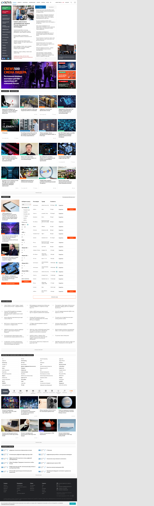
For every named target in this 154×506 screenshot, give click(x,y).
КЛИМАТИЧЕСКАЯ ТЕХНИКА (58, 393)
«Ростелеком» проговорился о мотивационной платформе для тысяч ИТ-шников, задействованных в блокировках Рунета (45, 33)
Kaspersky (4, 372)
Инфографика (5, 55)
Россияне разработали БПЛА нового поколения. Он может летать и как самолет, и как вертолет (45, 22)
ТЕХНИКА (43, 2)
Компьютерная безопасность (46, 375)
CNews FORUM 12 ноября (5, 8)
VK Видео (44, 488)
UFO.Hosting (24, 360)
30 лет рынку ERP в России (5, 22)
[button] (71, 2)
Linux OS (61, 372)
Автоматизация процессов (46, 366)
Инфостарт (23, 370)
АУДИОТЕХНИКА (64, 392)
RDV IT (3, 381)
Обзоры (5, 490)
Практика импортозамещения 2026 (55, 467)
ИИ (40, 370)
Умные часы (39, 392)
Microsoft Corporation (6, 373)
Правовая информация (63, 489)
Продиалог (61, 383)
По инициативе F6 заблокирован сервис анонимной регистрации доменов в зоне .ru (14, 336)
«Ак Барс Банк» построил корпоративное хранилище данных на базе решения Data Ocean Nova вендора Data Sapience (13, 343)
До (22, 229)
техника (5, 391)
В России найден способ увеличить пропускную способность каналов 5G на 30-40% (23, 36)
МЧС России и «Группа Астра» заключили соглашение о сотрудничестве (13, 324)
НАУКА (47, 2)
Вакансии (32, 488)
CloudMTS (25, 212)
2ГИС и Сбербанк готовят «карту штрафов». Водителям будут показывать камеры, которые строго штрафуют (23, 47)
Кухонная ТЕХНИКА (52, 392)
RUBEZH (4, 383)
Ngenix (3, 375)
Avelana (61, 362)
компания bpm (24, 372)
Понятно (72, 503)
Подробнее (61, 205)
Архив (5, 491)
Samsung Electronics (6, 385)
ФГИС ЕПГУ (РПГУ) (63, 385)
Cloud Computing (43, 358)
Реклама (32, 486)
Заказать (71, 209)
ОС (40, 379)
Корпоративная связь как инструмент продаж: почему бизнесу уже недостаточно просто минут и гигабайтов (45, 44)
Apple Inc (4, 360)
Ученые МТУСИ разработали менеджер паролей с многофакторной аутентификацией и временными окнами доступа (13, 313)
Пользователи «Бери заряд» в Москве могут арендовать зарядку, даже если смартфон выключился (64, 306)
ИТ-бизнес (4, 50)
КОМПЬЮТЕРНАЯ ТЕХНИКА (20, 393)
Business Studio (62, 364)
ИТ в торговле (5, 42)
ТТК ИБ (22, 385)
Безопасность (5, 34)
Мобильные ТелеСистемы (27, 375)
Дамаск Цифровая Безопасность (28, 366)
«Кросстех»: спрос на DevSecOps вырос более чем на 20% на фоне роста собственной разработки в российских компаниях (39, 331)
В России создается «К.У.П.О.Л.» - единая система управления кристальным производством (44, 49)
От (22, 227)
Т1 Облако (25, 216)
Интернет (4, 47)
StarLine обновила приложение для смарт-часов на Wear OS (13, 318)
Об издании (32, 485)
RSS (59, 484)
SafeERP (61, 381)
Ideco (3, 368)
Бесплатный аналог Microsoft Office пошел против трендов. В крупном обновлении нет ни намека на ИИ (45, 11)
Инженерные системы (45, 373)
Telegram (44, 491)
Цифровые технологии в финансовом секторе (20, 450)
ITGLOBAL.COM (26, 214)
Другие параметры (25, 278)
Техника (18, 490)
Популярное (51, 7)
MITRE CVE (61, 375)
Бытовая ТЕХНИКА (45, 392)
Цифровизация (5, 29)
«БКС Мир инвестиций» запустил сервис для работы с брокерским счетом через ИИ (65, 342)
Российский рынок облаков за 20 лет (6, 19)
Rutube (43, 490)
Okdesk (60, 377)
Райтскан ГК (24, 377)
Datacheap (4, 362)
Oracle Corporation (6, 379)
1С (2, 358)
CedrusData (61, 366)
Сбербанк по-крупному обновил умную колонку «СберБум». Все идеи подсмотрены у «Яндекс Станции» (23, 42)
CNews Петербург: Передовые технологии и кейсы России (21, 463)
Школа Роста (5, 15)
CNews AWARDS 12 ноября (5, 12)
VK (42, 486)
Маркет (18, 488)
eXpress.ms (61, 368)
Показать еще (38, 192)
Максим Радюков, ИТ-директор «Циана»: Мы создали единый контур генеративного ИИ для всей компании (45, 39)
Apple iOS (61, 358)
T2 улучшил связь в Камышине (62, 335)
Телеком (4, 45)
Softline (25, 220)
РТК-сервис (23, 379)
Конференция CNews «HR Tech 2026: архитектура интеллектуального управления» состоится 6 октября (23, 57)
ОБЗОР (59, 45)
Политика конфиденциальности (65, 486)
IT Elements (49, 450)
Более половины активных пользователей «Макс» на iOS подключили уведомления (64, 330)
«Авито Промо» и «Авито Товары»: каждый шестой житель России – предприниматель (13, 306)
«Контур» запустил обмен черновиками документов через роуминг (64, 324)
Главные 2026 (5, 26)
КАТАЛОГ (67, 2)
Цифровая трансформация (46, 385)
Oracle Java (61, 379)
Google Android (62, 370)
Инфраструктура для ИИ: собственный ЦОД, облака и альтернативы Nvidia (22, 467)
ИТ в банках (4, 39)
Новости (5, 485)
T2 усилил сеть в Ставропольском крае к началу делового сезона (64, 318)
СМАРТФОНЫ (14, 392)
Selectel (25, 218)
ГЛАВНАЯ (14, 2)
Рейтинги (4, 53)
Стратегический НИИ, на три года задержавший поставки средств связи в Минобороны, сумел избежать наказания (22, 31)
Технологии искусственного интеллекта (56, 458)
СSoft (22, 381)
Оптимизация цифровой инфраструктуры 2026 (20, 454)
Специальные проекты (21, 486)
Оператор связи (43, 377)
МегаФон (23, 373)
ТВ (50, 2)
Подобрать (26, 281)
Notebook (42, 362)
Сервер (41, 381)
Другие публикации (10, 283)
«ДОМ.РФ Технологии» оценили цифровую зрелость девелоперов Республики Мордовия (13, 331)
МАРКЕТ (38, 2)
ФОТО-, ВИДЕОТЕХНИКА (33, 393)
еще (71, 392)
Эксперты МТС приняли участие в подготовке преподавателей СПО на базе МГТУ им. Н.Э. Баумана (39, 318)
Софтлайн (23, 383)
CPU (41, 360)
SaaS (41, 364)
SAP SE (22, 358)
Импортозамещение (6, 32)
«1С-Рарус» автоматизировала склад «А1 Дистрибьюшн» (38, 324)
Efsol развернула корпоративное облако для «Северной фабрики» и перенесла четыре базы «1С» (39, 306)
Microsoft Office (62, 373)
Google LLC (4, 364)
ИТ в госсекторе (5, 37)
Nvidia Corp (4, 377)
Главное (40, 7)
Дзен (43, 493)
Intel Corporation (5, 370)
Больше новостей (38, 349)
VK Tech (23, 362)
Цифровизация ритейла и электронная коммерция (59, 454)
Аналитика (25, 2)
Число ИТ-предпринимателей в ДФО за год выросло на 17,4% (64, 312)
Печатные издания (21, 493)
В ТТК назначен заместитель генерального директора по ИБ (39, 342)
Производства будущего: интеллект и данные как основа (59, 471)
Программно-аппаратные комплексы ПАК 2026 (66, 57)
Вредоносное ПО (44, 368)
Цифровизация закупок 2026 (54, 463)
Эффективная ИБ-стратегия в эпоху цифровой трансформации (20, 458)
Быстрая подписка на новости (64, 483)
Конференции (20, 485)
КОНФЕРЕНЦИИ (32, 2)
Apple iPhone (62, 360)
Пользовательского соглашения (7, 504)
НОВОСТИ (19, 2)
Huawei (3, 366)
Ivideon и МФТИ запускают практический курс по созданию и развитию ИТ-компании (39, 312)
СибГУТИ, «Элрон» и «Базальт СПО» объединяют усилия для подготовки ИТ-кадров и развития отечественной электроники (38, 337)
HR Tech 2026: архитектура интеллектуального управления (20, 471)
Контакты (32, 490)
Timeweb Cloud (26, 210)
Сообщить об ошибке (62, 488)
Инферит (23, 368)
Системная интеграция (45, 383)
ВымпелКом (23, 364)
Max (43, 485)
